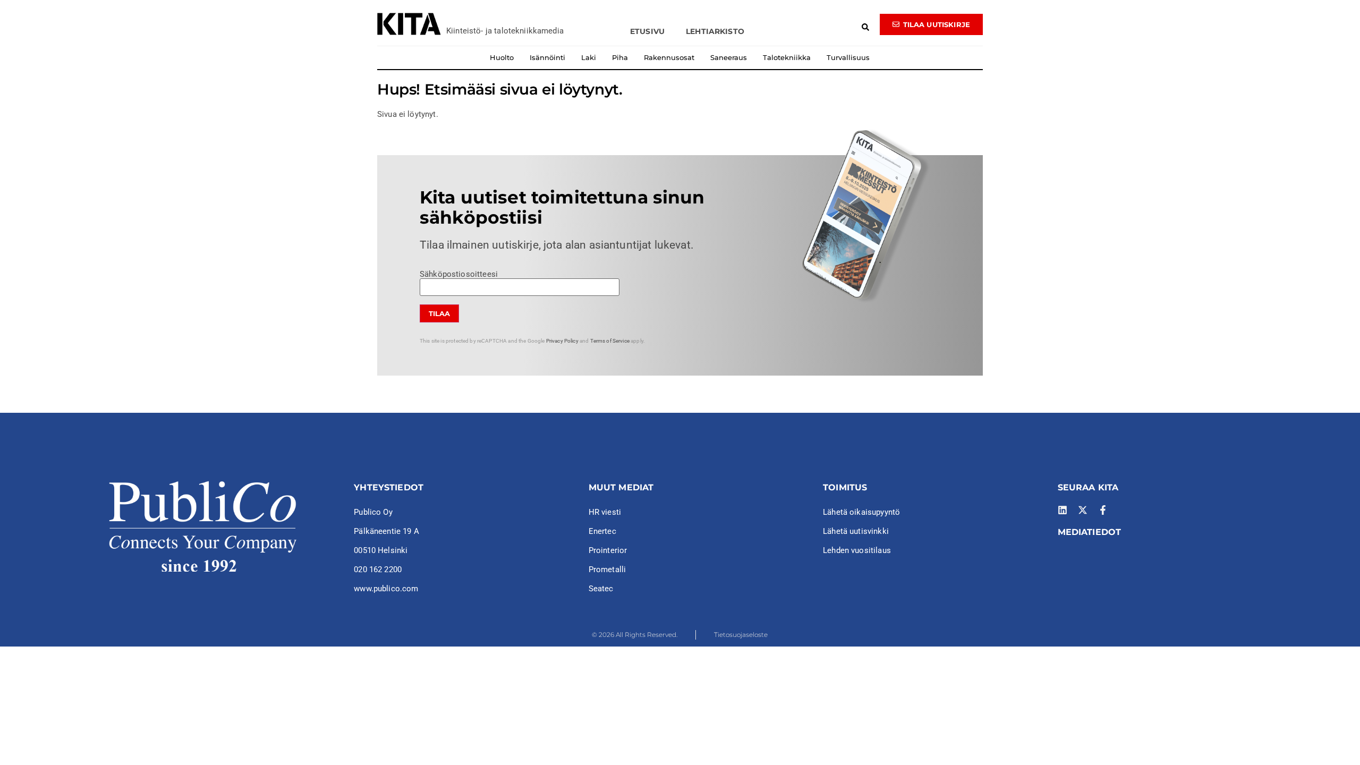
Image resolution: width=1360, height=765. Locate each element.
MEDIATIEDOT (1089, 532)
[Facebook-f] (1103, 510)
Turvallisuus (848, 57)
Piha (620, 57)
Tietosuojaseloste (741, 635)
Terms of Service (610, 341)
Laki (588, 57)
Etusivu (647, 31)
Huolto (502, 57)
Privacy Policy (562, 341)
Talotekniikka (787, 57)
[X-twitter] (1082, 510)
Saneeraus (728, 57)
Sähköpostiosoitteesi (459, 274)
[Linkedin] (1062, 510)
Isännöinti (547, 57)
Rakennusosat (669, 57)
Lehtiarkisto (715, 31)
